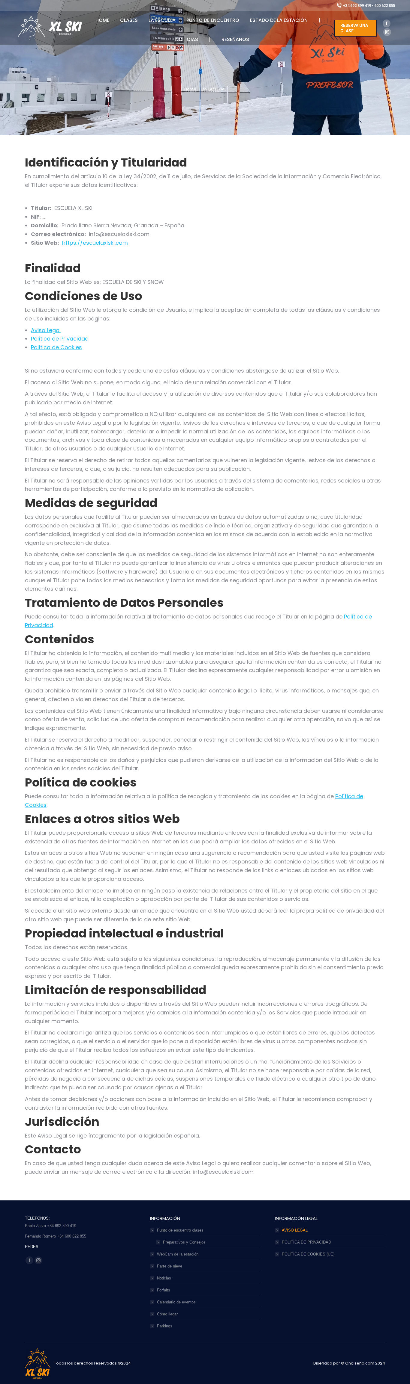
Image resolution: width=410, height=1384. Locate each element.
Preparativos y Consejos (184, 1242)
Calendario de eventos (176, 1302)
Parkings (164, 1326)
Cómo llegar (167, 1314)
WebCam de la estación (177, 1254)
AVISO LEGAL (295, 1230)
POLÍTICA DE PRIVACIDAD (306, 1242)
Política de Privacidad (60, 338)
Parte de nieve (169, 1266)
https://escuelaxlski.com (95, 242)
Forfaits (163, 1290)
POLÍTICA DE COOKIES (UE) (308, 1254)
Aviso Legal (46, 330)
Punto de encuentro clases (180, 1230)
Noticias (164, 1278)
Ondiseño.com (360, 1363)
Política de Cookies (56, 347)
